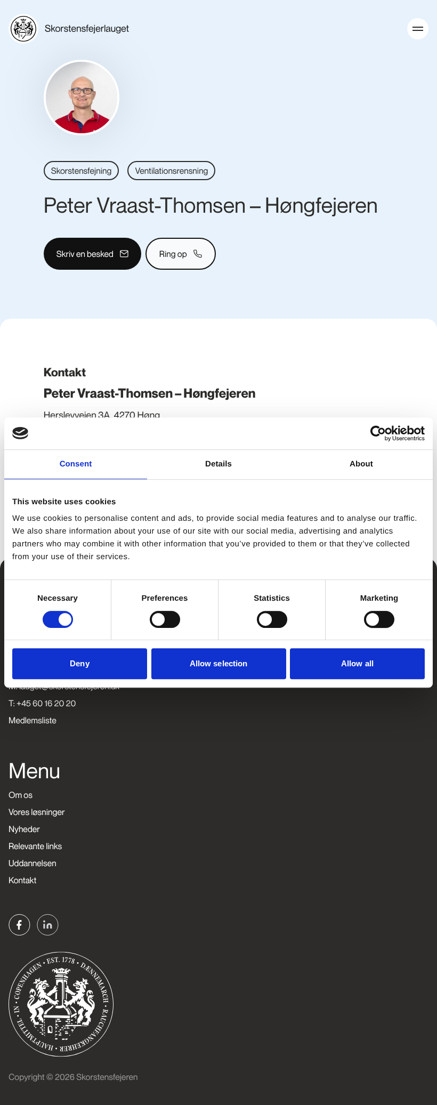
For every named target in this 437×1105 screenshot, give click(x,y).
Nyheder (24, 829)
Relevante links (35, 846)
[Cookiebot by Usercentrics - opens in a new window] (378, 433)
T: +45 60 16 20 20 (42, 703)
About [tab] (361, 464)
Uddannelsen (32, 863)
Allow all (357, 663)
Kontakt (22, 880)
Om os (21, 794)
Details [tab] (218, 464)
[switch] (165, 619)
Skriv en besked (85, 253)
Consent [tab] (76, 464)
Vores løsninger (36, 811)
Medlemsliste (32, 720)
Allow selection (219, 663)
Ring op (173, 253)
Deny (79, 663)
